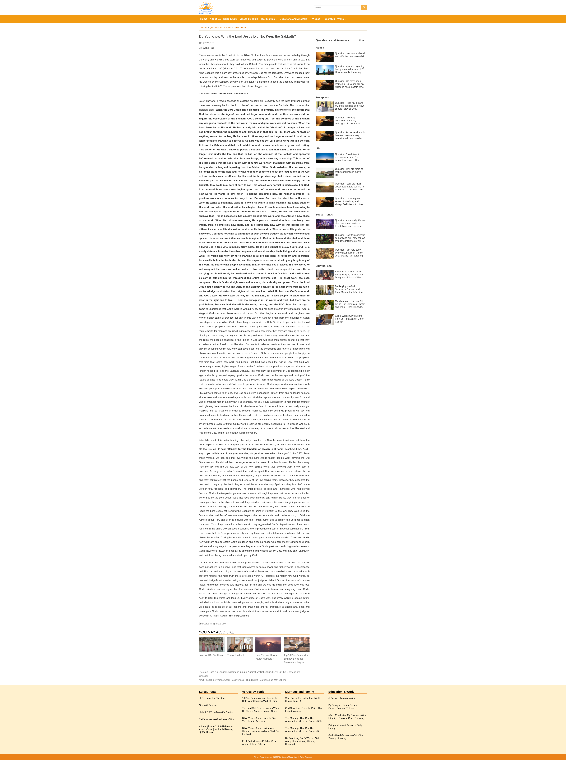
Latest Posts (208, 691)
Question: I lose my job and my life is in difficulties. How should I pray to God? (349, 106)
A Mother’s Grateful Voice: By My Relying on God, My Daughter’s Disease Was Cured (349, 274)
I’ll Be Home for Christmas (212, 698)
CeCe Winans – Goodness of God (217, 719)
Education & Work (341, 691)
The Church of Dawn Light (287, 757)
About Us (215, 19)
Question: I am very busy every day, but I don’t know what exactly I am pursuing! (349, 253)
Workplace (322, 97)
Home (203, 19)
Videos (316, 19)
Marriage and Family (299, 691)
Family (320, 47)
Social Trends (324, 214)
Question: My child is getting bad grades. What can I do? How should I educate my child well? (349, 69)
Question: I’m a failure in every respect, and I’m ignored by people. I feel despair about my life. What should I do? (349, 157)
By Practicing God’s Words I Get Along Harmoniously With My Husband (302, 741)
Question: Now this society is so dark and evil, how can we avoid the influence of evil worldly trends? (350, 238)
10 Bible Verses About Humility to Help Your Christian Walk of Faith (259, 699)
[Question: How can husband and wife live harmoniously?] (325, 56)
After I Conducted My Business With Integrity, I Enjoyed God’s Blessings (347, 716)
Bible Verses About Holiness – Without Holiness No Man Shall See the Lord (261, 731)
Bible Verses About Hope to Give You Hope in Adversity (259, 719)
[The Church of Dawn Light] (206, 7)
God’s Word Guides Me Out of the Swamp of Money (345, 736)
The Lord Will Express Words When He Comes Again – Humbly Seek (260, 709)
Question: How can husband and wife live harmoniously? (350, 55)
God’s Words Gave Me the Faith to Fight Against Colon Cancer (349, 319)
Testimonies (268, 19)
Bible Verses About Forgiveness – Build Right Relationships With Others (248, 680)
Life (318, 148)
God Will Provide (208, 705)
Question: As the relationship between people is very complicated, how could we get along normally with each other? (350, 135)
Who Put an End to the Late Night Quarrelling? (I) (302, 699)
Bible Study (230, 19)
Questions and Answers (294, 19)
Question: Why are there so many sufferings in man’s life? (349, 172)
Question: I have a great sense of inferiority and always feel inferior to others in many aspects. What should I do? (349, 201)
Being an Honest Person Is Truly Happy (345, 726)
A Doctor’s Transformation (342, 698)
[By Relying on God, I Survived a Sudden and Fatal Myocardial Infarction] (325, 290)
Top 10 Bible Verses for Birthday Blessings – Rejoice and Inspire (296, 659)
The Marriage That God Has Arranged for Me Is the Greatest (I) (302, 729)
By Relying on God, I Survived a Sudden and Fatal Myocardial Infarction (349, 289)
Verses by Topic (249, 19)
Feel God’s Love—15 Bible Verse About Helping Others (259, 742)
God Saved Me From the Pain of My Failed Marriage (303, 709)
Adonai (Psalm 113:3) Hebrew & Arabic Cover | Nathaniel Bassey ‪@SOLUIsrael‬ (216, 729)
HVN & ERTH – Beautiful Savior (216, 712)
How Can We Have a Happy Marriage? (266, 657)
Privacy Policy (259, 757)
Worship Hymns (334, 19)
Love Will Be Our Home (211, 655)
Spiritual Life (219, 623)
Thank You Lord (235, 655)
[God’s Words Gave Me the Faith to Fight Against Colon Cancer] (325, 319)
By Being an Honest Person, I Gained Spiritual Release (343, 706)
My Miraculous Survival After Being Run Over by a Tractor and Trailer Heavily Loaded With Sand (350, 304)
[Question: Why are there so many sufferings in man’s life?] (325, 172)
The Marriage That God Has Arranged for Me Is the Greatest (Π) (303, 719)
